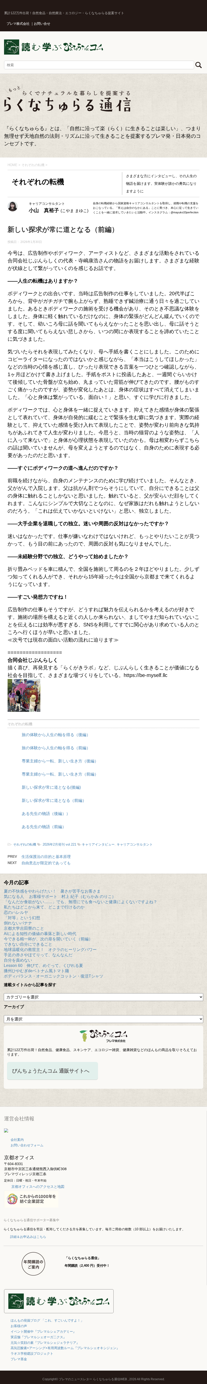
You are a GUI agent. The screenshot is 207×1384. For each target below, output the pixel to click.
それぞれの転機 (20, 724)
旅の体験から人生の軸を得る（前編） (56, 748)
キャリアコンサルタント (135, 844)
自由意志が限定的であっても (46, 863)
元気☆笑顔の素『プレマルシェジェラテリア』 (45, 1343)
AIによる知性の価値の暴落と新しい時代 (40, 934)
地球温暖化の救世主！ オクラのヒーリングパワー (50, 949)
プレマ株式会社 (18, 24)
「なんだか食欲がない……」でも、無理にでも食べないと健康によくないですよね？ (80, 902)
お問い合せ (42, 24)
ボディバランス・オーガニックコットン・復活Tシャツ (53, 976)
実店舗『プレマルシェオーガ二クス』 (38, 1337)
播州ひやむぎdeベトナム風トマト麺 (36, 971)
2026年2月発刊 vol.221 (59, 844)
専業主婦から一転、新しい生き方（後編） (60, 761)
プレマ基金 (19, 1359)
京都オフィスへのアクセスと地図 (37, 1187)
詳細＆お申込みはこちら (28, 1237)
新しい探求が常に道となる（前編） (54, 800)
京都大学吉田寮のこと (24, 928)
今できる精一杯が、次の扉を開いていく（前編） (48, 939)
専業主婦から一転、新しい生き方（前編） (60, 774)
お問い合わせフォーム (27, 1145)
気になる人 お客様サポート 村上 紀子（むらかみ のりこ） (60, 896)
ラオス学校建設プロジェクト (32, 1353)
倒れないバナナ (18, 923)
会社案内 (17, 1140)
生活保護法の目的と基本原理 (46, 856)
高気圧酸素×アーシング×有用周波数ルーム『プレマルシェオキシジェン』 (65, 1348)
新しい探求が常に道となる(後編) (51, 787)
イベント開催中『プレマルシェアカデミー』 (43, 1331)
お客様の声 (19, 1326)
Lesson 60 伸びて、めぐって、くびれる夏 (43, 965)
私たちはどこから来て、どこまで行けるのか (44, 907)
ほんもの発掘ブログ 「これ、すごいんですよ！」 (47, 1320)
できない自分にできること (28, 944)
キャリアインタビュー (98, 844)
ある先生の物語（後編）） (46, 813)
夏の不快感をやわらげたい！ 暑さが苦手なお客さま (52, 891)
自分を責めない (18, 960)
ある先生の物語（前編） (44, 827)
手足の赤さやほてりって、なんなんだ (38, 955)
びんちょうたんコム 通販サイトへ (50, 1071)
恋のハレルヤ (16, 912)
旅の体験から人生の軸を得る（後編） (56, 735)
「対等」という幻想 (22, 918)
